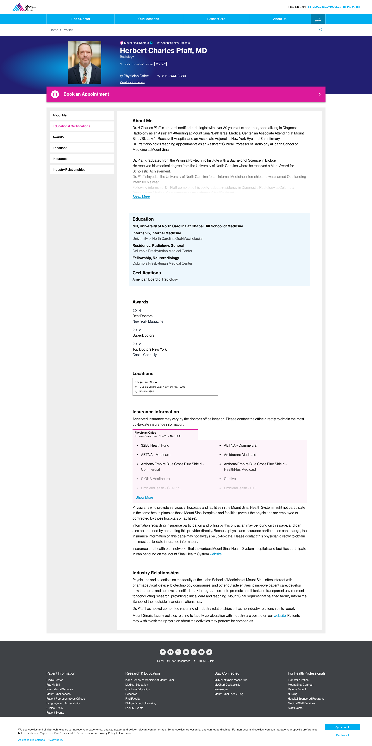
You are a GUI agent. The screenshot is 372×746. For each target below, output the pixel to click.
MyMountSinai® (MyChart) (327, 6)
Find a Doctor (80, 19)
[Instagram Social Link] (194, 652)
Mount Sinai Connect (300, 684)
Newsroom (221, 689)
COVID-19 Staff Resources (173, 661)
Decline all (342, 735)
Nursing (292, 694)
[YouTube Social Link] (186, 652)
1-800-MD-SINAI (297, 6)
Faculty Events (134, 708)
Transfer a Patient (298, 680)
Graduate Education (137, 689)
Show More (141, 196)
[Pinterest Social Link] (201, 652)
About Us (280, 19)
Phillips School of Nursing (140, 703)
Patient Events (55, 712)
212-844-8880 (174, 76)
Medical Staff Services (301, 703)
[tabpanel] (219, 158)
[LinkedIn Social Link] (163, 652)
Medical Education (136, 684)
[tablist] (80, 140)
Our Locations (148, 19)
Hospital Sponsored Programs (306, 698)
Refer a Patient (297, 689)
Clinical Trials (54, 708)
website (216, 554)
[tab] (82, 115)
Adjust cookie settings (31, 739)
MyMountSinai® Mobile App (230, 680)
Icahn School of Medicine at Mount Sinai (149, 680)
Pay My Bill (353, 6)
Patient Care (216, 19)
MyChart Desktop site (227, 684)
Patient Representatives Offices (65, 698)
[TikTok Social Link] (209, 652)
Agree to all (342, 727)
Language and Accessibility (63, 703)
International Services (59, 689)
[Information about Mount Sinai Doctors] (151, 42)
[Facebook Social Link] (170, 652)
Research (131, 694)
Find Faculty (132, 698)
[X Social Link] (178, 652)
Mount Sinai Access (58, 694)
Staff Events (295, 708)
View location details (132, 82)
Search (318, 20)
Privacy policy (55, 739)
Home (54, 30)
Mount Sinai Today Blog (228, 694)
